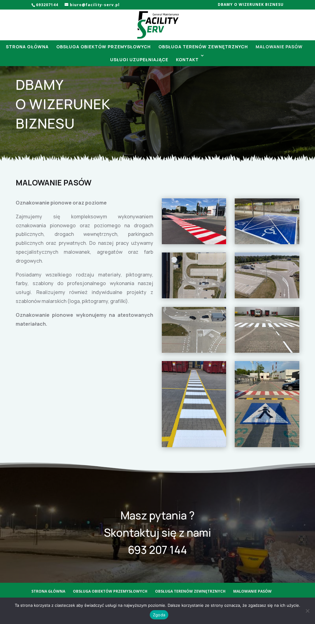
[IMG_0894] (267, 351)
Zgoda (159, 614)
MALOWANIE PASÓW (279, 47)
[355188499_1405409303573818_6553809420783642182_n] (267, 445)
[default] (194, 297)
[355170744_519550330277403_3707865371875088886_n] (267, 242)
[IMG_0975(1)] (194, 445)
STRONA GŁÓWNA (27, 47)
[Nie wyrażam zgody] (307, 611)
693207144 (47, 4)
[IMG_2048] (194, 242)
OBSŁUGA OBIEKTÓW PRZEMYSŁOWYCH (103, 47)
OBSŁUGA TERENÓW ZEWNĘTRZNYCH (203, 47)
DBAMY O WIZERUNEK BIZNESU (251, 5)
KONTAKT (187, 59)
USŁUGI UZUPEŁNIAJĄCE (139, 59)
